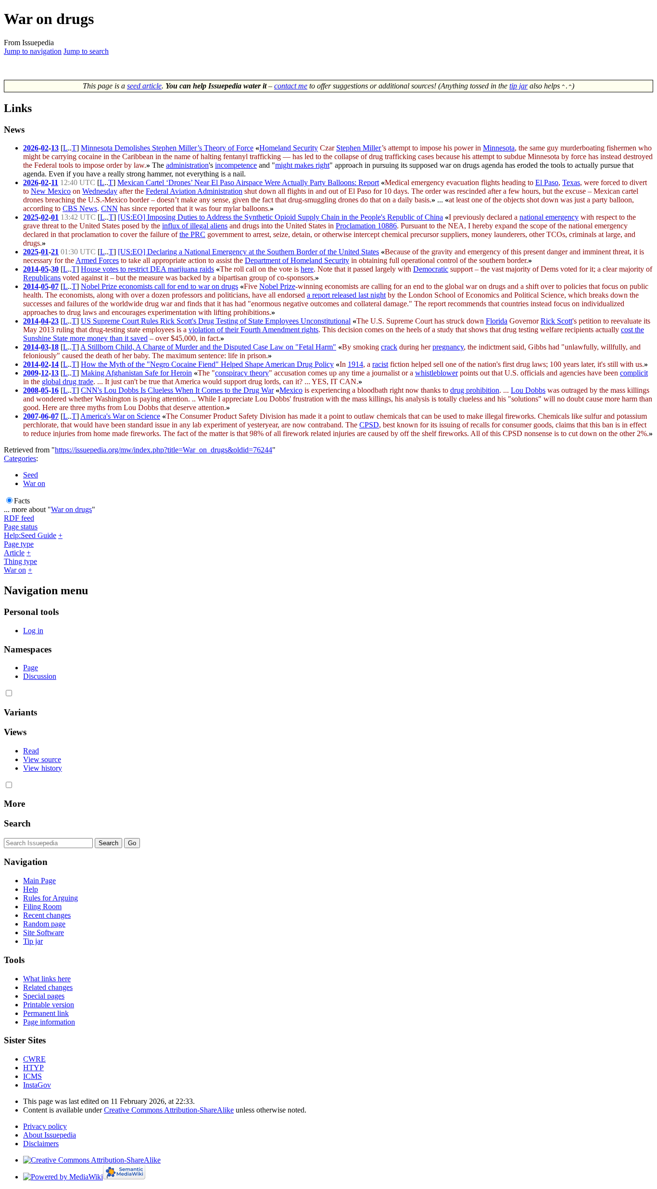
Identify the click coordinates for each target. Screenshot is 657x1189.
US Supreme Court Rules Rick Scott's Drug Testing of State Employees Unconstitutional (216, 321)
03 (45, 347)
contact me (290, 86)
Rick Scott (556, 321)
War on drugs (71, 509)
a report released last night (346, 295)
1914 (355, 364)
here (307, 269)
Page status (21, 527)
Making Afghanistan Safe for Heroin (136, 373)
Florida (496, 321)
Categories (20, 458)
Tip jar (33, 941)
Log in (33, 630)
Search (17, 823)
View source (42, 759)
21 (55, 252)
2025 (30, 217)
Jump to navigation (33, 51)
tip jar (518, 86)
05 (45, 269)
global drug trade (67, 381)
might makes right (302, 165)
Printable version (48, 1005)
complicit (634, 373)
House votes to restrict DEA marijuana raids (147, 269)
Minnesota (499, 148)
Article (14, 553)
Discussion (39, 676)
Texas (571, 182)
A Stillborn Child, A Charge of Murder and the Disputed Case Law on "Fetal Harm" (208, 347)
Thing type (20, 561)
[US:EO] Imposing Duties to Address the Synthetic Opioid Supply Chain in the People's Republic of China (280, 217)
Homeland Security (288, 148)
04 (45, 321)
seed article (144, 86)
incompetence (236, 165)
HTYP (33, 1068)
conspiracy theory (242, 373)
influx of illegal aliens (194, 226)
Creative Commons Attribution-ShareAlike (169, 1110)
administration (187, 165)
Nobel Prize (277, 286)
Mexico (291, 390)
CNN (109, 208)
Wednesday (99, 191)
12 (45, 373)
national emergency (549, 217)
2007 (30, 416)
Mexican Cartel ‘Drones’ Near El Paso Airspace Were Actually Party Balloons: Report (248, 182)
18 (55, 347)
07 (55, 286)
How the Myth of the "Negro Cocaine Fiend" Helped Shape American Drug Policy (207, 364)
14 (55, 364)
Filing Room (42, 906)
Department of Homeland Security (297, 260)
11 (54, 182)
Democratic (430, 269)
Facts (22, 501)
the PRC (192, 234)
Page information (49, 1022)
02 (45, 148)
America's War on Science (120, 416)
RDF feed (19, 518)
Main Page (39, 880)
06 (45, 416)
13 (55, 148)
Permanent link (46, 1013)
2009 (30, 373)
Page (30, 667)
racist (380, 364)
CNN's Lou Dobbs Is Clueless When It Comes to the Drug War (177, 390)
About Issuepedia (49, 1135)
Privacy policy (45, 1126)
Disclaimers (41, 1143)
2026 (30, 148)
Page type (19, 544)
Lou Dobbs (528, 390)
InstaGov (37, 1085)
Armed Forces (97, 260)
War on (34, 483)
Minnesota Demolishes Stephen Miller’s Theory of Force (167, 148)
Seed (30, 475)
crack (389, 347)
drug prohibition (474, 390)
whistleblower (436, 373)
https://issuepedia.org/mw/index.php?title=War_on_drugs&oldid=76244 (163, 450)
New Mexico (51, 191)
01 (55, 217)
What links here (47, 979)
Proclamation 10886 (366, 226)
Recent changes (47, 915)
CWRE (34, 1059)
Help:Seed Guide (30, 535)
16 (55, 390)
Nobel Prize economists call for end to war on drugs (159, 286)
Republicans (42, 278)
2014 (30, 269)
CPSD (369, 425)
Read (31, 751)
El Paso (546, 182)
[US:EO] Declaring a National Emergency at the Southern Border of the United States (248, 252)
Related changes (48, 987)
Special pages (43, 996)
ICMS (32, 1076)
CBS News (80, 208)
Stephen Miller (358, 148)
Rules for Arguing (50, 898)
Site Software (43, 932)
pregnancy (448, 347)
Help (30, 889)
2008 (30, 390)
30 (55, 269)
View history (42, 768)
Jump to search (86, 51)
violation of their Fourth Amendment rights (253, 329)
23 (55, 321)
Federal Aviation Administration (194, 191)
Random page (44, 924)
